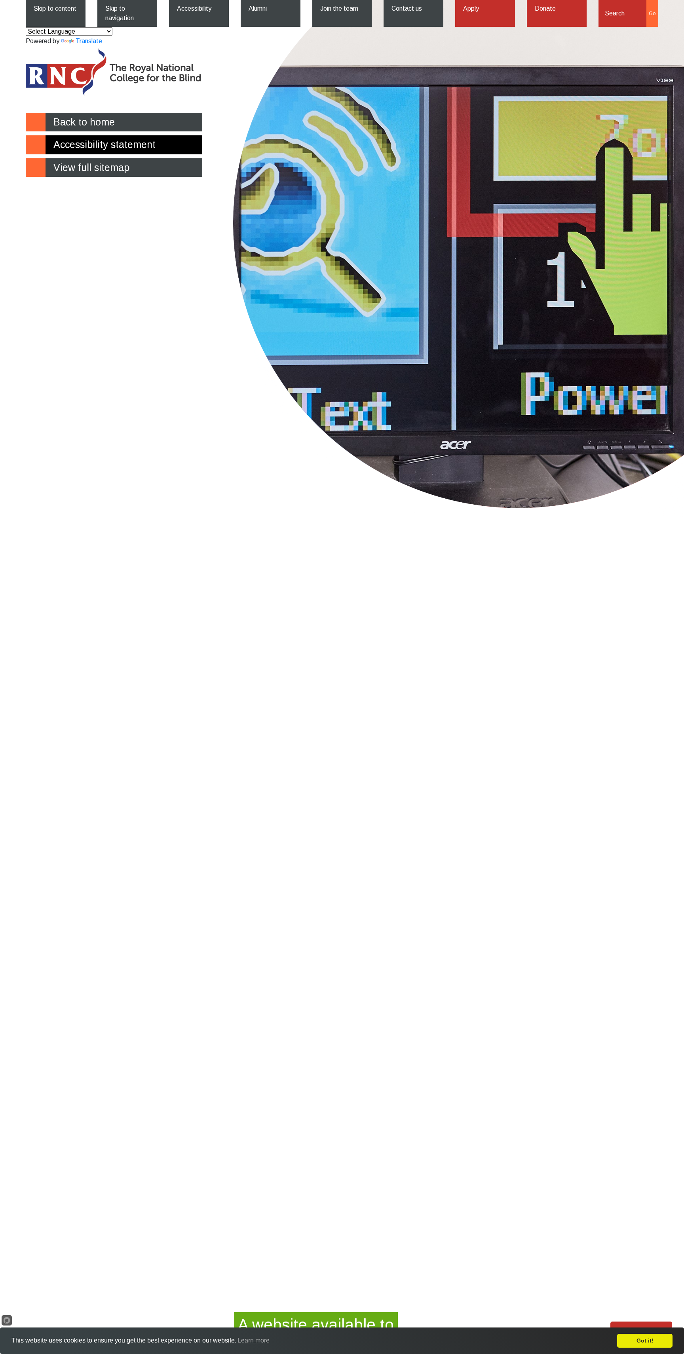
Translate (89, 41)
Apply (471, 8)
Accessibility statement (104, 144)
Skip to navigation (119, 13)
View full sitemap (91, 167)
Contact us (406, 8)
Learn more (254, 1340)
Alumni (258, 8)
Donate (545, 8)
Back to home (84, 121)
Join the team (339, 8)
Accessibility (194, 8)
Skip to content (55, 8)
